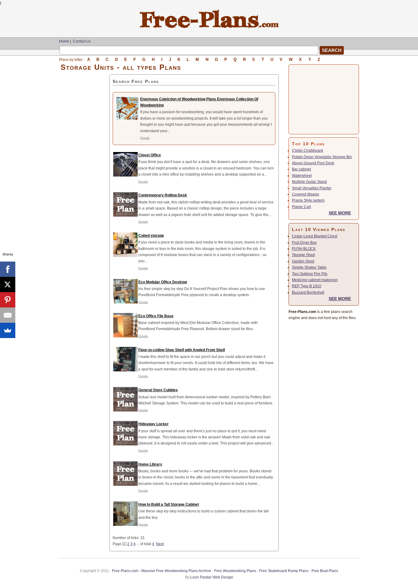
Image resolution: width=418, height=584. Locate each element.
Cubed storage (151, 235)
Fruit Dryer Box (304, 242)
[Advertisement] (84, 166)
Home (64, 41)
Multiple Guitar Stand (309, 182)
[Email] (7, 315)
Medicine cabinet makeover (315, 280)
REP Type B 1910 (306, 286)
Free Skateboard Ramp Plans (283, 571)
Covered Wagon (305, 194)
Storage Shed (303, 255)
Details (145, 137)
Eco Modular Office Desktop (162, 282)
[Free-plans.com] (209, 27)
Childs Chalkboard (307, 150)
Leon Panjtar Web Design (211, 577)
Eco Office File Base (156, 316)
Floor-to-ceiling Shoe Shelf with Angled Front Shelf (181, 350)
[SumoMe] (7, 330)
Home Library (150, 464)
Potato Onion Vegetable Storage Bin (322, 157)
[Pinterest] (7, 299)
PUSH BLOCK (304, 249)
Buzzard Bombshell (308, 292)
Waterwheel (302, 175)
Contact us (82, 41)
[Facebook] (7, 269)
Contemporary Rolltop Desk (162, 195)
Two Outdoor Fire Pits (309, 274)
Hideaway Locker (153, 424)
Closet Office (149, 155)
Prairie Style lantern (308, 200)
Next (160, 544)
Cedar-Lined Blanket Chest (314, 236)
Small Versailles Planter (311, 188)
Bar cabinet (301, 169)
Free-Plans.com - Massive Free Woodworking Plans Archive (161, 571)
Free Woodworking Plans (235, 571)
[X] (7, 284)
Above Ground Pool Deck (313, 163)
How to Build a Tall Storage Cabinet (168, 504)
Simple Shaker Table (309, 267)
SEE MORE (340, 212)
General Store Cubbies (158, 390)
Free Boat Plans (325, 571)
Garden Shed (303, 261)
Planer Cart (301, 207)
